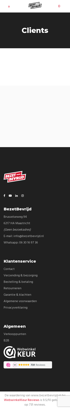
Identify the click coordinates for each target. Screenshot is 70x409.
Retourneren (12, 288)
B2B (6, 340)
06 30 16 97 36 (28, 242)
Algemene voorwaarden (20, 301)
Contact (9, 269)
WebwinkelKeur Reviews (21, 400)
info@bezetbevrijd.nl (28, 236)
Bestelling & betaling (18, 282)
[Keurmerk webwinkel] (35, 352)
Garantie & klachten (17, 294)
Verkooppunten (15, 334)
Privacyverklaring (15, 307)
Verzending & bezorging (21, 275)
